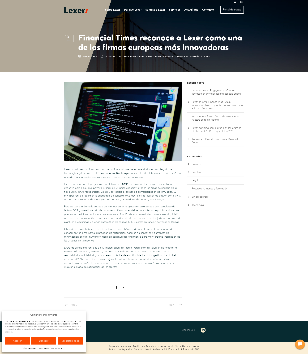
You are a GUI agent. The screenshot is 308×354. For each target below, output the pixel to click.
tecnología (192, 56)
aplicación (130, 56)
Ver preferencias (70, 341)
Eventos (196, 172)
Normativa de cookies (187, 346)
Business (110, 56)
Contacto (208, 10)
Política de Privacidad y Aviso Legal (153, 346)
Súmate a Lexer (155, 10)
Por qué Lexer (132, 10)
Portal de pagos (232, 9)
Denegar (43, 341)
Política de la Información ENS (182, 349)
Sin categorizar (200, 197)
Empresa (142, 56)
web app (205, 56)
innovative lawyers (174, 56)
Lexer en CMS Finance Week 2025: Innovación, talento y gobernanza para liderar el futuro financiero (218, 105)
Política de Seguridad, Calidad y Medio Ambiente (136, 349)
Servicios (174, 10)
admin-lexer (90, 56)
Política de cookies (29, 348)
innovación (154, 56)
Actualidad (191, 10)
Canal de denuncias (120, 346)
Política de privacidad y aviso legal (51, 348)
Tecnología (198, 205)
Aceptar (17, 341)
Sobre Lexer (112, 10)
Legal (195, 180)
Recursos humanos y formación (209, 188)
